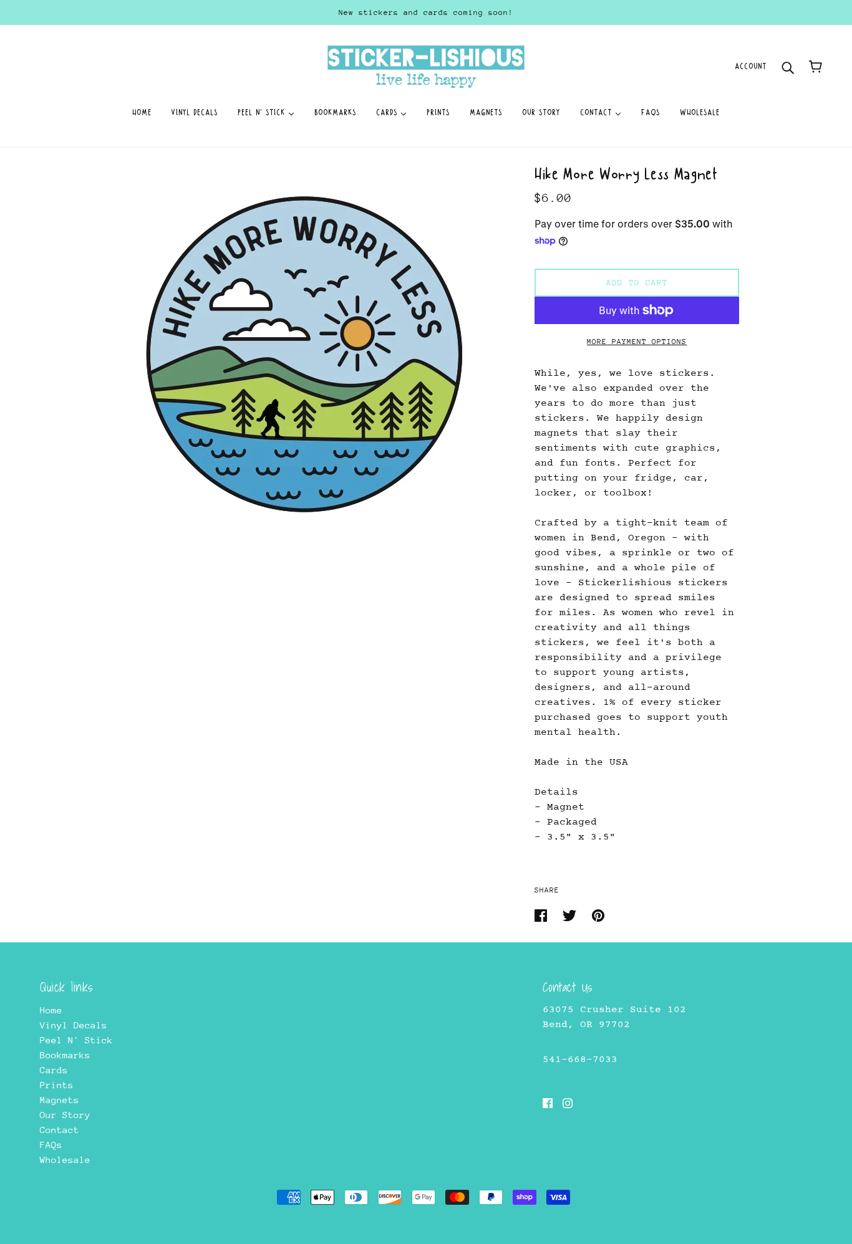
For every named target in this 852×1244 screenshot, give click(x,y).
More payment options (637, 341)
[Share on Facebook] (544, 914)
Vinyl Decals (73, 1025)
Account (751, 66)
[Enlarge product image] (309, 354)
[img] (548, 1102)
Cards (54, 1070)
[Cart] (815, 66)
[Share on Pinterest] (598, 914)
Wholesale (65, 1159)
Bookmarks (65, 1055)
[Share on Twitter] (572, 914)
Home (51, 1010)
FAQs (51, 1144)
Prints (57, 1084)
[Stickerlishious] (426, 65)
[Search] (788, 66)
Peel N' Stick (76, 1040)
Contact (59, 1129)
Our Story (65, 1114)
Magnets (59, 1099)
